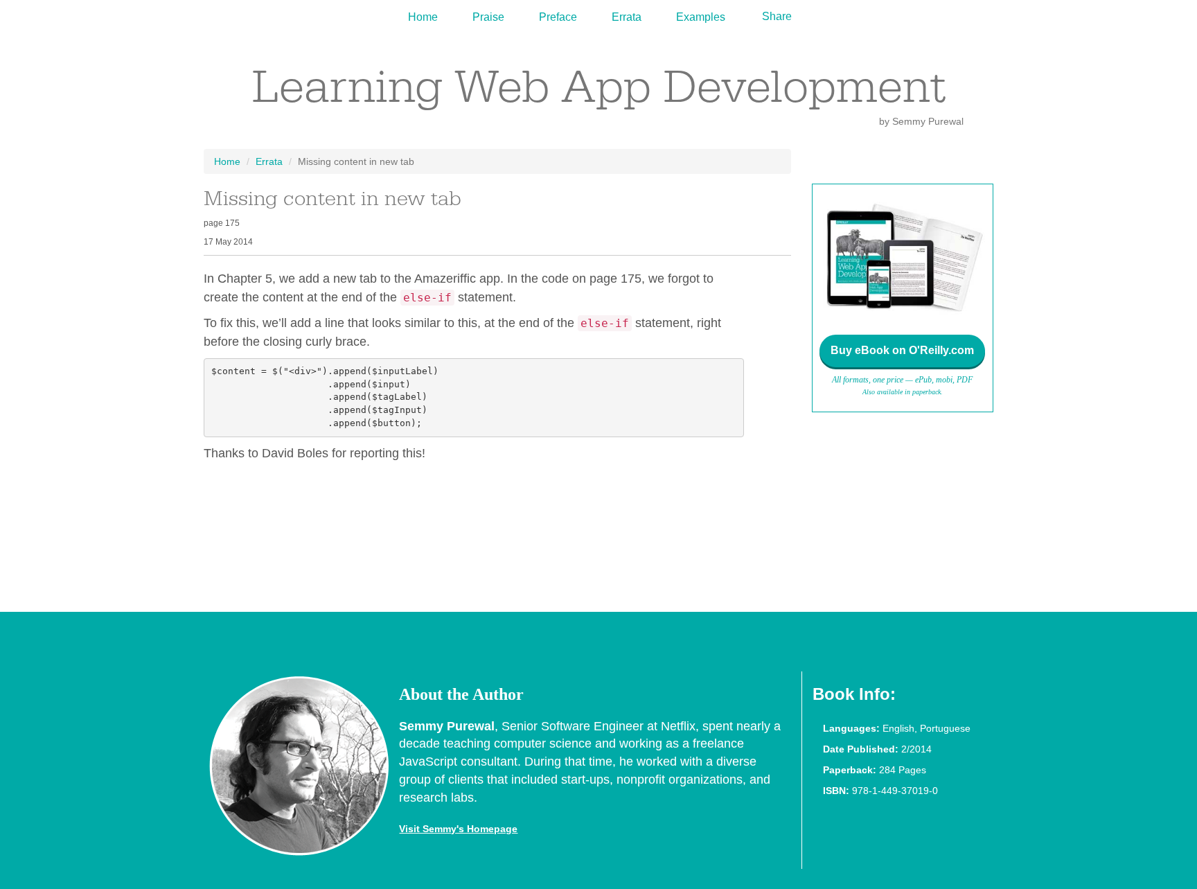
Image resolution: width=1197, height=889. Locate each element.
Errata (626, 17)
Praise (488, 17)
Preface (558, 17)
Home (423, 17)
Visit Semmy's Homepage (458, 828)
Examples (700, 17)
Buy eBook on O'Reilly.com (902, 350)
